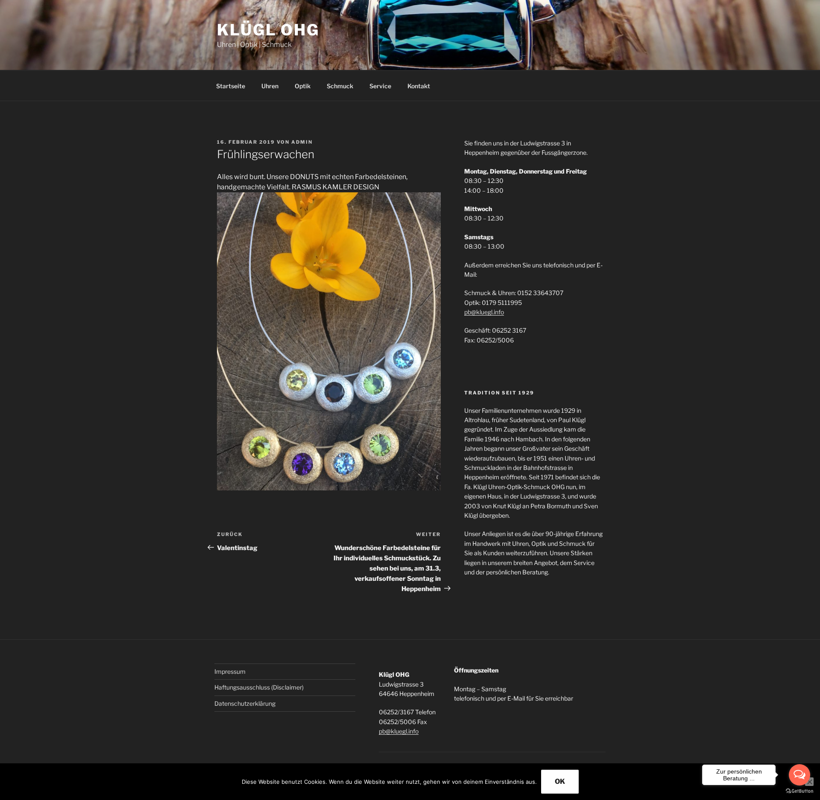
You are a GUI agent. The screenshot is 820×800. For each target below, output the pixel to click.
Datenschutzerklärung (244, 703)
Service (380, 86)
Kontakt (418, 86)
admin (302, 142)
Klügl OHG (268, 29)
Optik (302, 86)
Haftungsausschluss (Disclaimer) (259, 687)
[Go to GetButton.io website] (799, 791)
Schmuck (340, 86)
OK (560, 781)
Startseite (230, 86)
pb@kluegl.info (484, 312)
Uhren (269, 86)
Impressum (230, 671)
